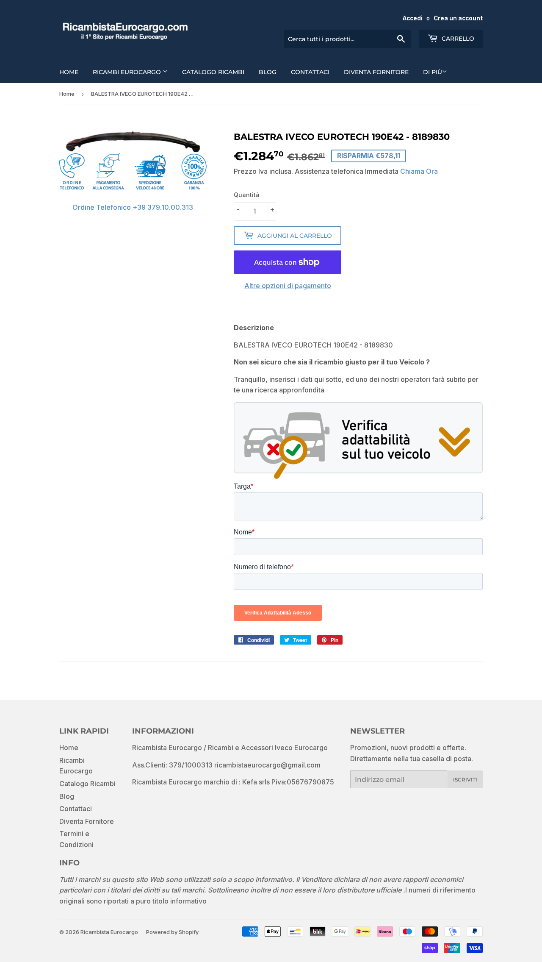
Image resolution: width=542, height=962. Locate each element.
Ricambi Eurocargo (128, 72)
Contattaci (310, 72)
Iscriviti (465, 779)
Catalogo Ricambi (213, 72)
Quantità (247, 194)
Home (68, 72)
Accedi (413, 18)
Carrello (457, 38)
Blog (268, 72)
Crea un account (458, 18)
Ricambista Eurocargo (109, 932)
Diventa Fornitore (376, 72)
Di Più (432, 72)
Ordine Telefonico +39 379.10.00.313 (132, 207)
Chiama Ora (419, 171)
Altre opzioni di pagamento (287, 285)
